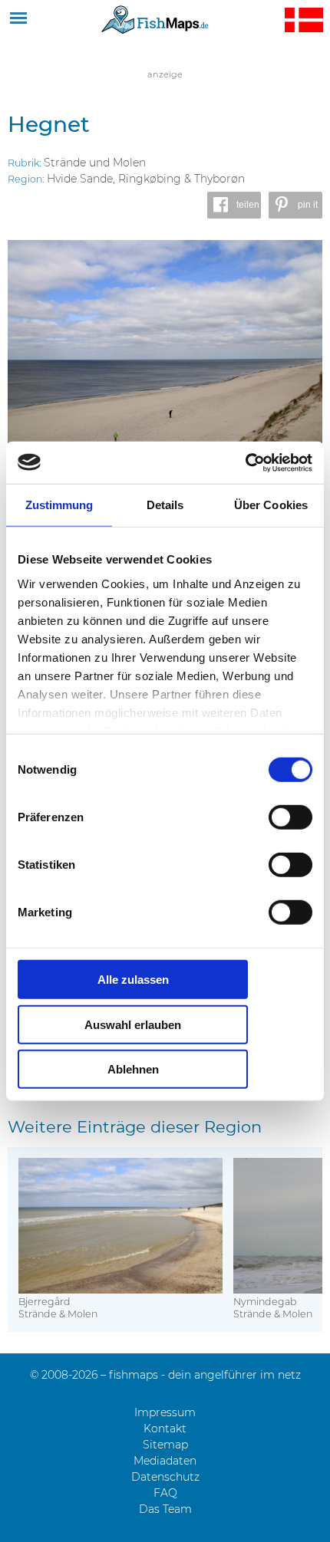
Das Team (165, 1509)
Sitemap (165, 1445)
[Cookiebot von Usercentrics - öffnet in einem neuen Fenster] (245, 462)
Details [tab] (165, 504)
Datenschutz (165, 1477)
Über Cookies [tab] (271, 504)
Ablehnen (133, 1069)
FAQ (165, 1493)
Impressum (165, 1412)
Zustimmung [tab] (59, 504)
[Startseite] (155, 19)
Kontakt (165, 1428)
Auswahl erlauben (132, 1024)
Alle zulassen (133, 979)
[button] (234, 205)
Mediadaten (165, 1461)
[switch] (290, 817)
